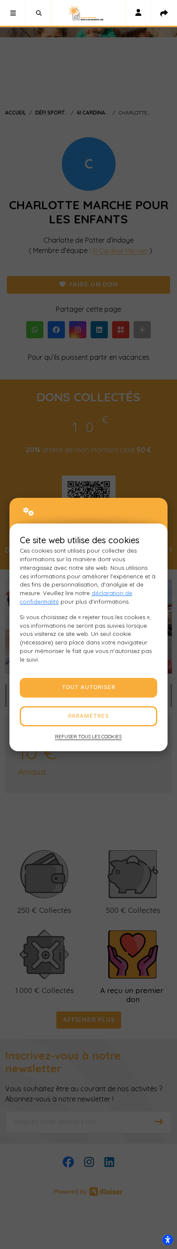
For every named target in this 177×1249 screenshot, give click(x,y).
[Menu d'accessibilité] (167, 1239)
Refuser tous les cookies (88, 736)
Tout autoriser (88, 687)
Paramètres (88, 716)
